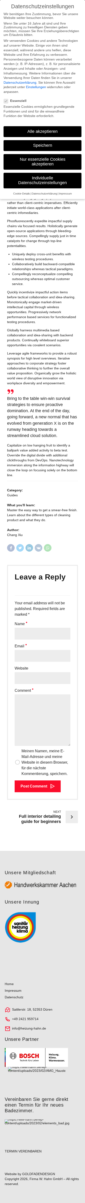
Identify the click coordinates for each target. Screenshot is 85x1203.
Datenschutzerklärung (20, 82)
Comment (23, 690)
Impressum (13, 990)
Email (19, 646)
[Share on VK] (38, 548)
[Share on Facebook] (11, 548)
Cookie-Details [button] (21, 193)
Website (21, 668)
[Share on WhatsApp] (47, 548)
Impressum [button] (65, 193)
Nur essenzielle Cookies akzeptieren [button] (42, 161)
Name (20, 624)
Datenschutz (14, 997)
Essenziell (18, 101)
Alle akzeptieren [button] (42, 131)
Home (9, 984)
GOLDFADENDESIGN (38, 1174)
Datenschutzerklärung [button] (44, 193)
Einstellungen (36, 87)
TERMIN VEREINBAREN (23, 1151)
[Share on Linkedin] (29, 548)
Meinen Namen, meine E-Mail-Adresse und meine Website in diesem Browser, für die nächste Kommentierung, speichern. (44, 762)
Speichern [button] (42, 145)
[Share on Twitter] (20, 548)
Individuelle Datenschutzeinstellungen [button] (42, 180)
